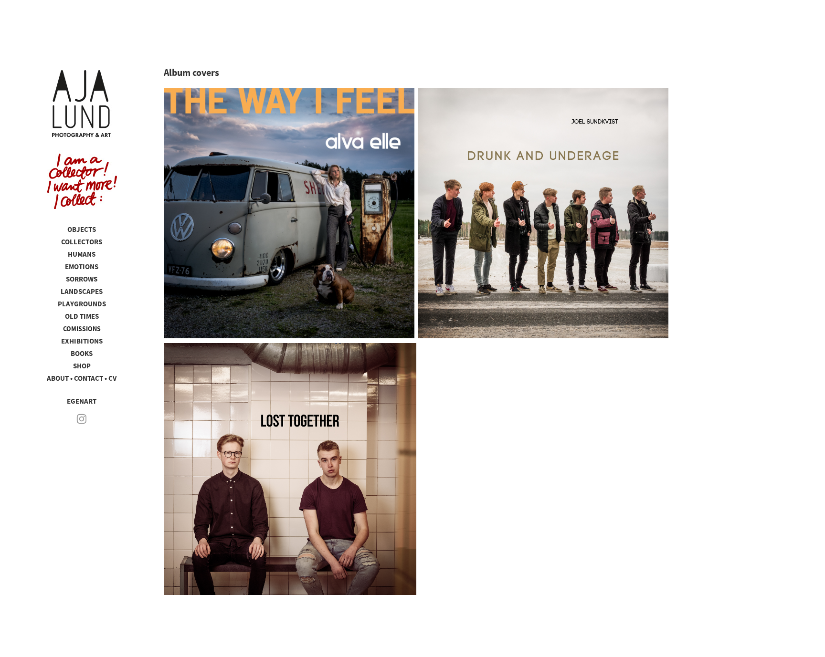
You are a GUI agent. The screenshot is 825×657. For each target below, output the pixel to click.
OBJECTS (81, 229)
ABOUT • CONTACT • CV (81, 378)
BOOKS (82, 353)
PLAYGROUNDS (82, 304)
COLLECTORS (81, 242)
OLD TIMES (82, 316)
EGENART (81, 401)
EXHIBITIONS (82, 341)
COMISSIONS (82, 328)
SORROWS (81, 279)
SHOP (82, 366)
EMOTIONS (81, 266)
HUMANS (81, 254)
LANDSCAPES (82, 291)
